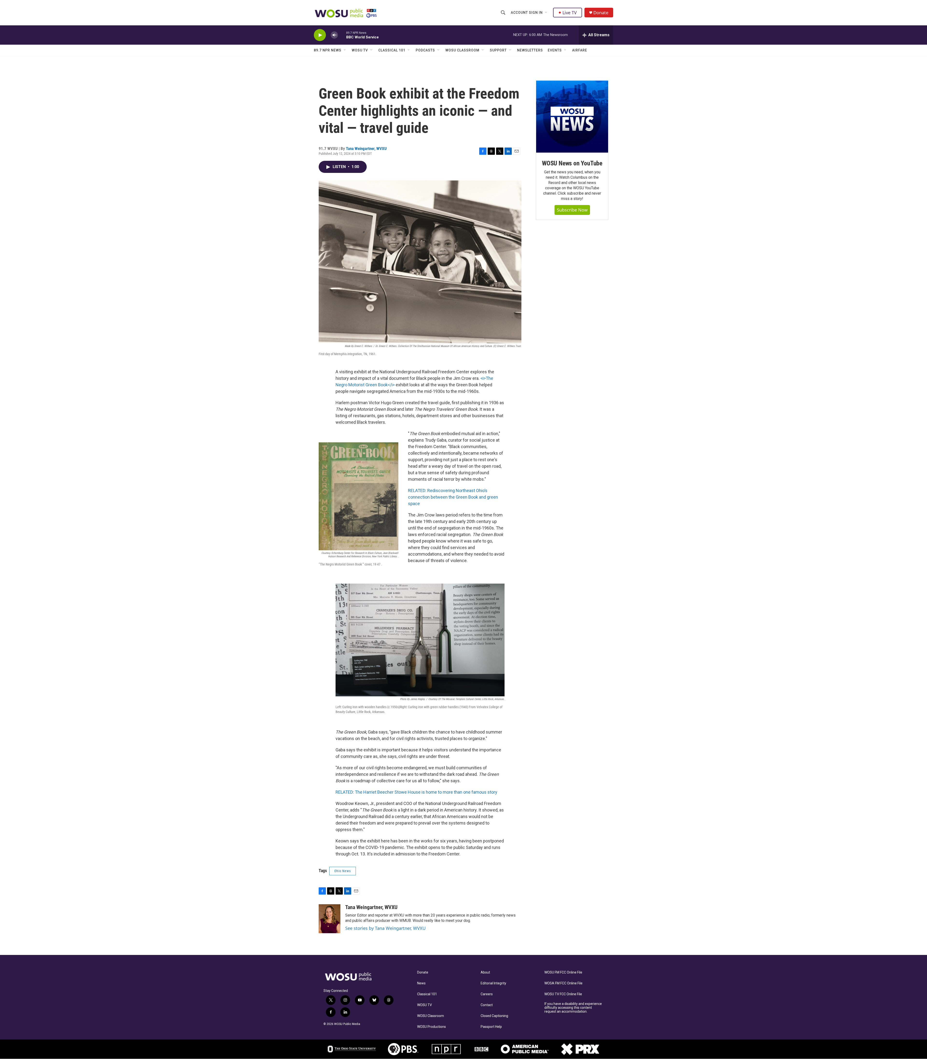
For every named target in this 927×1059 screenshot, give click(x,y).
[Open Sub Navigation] (546, 12)
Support (498, 50)
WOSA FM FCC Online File (563, 983)
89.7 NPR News (327, 50)
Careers (487, 994)
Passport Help (491, 1027)
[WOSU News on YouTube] (572, 117)
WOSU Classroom (462, 50)
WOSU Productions (431, 1027)
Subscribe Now (572, 210)
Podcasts (425, 50)
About (485, 972)
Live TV (569, 12)
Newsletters (530, 50)
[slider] (342, 34)
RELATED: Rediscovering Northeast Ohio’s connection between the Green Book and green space (453, 497)
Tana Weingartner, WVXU (366, 148)
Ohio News (342, 871)
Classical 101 (391, 50)
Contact (487, 1005)
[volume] (334, 35)
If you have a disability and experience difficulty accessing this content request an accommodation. (573, 1007)
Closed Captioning (494, 1016)
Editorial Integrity (493, 983)
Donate (600, 12)
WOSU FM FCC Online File (563, 972)
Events (555, 50)
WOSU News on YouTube (572, 163)
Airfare (579, 50)
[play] (320, 35)
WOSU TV (360, 50)
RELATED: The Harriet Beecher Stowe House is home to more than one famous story (416, 792)
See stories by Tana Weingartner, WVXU (385, 928)
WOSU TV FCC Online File (563, 994)
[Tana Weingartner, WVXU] (329, 918)
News (421, 983)
